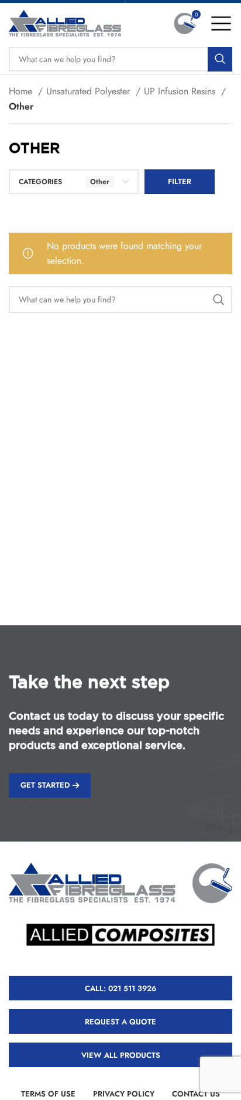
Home (22, 91)
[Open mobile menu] (221, 23)
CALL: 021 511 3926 (120, 988)
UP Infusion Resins (181, 91)
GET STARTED (45, 785)
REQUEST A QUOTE (120, 1021)
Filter (179, 181)
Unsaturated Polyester (89, 91)
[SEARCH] (220, 59)
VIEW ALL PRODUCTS (120, 1055)
